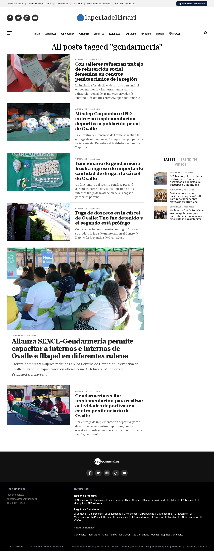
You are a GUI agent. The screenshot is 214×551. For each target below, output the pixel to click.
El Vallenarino (187, 500)
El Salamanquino (189, 517)
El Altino (173, 500)
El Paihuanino (147, 513)
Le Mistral (77, 3)
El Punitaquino (121, 517)
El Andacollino (164, 513)
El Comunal (80, 513)
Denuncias (190, 546)
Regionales (114, 33)
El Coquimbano (113, 513)
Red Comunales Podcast (99, 3)
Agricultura (67, 33)
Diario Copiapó (133, 500)
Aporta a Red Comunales (192, 3)
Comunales (50, 33)
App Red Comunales (125, 3)
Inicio (37, 33)
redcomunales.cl (16, 494)
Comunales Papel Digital (39, 3)
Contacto (202, 546)
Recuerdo (146, 33)
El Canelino (157, 517)
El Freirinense (95, 503)
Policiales (84, 33)
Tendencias (130, 33)
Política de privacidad (107, 546)
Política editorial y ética (83, 546)
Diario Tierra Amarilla (154, 500)
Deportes (99, 33)
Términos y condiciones (132, 546)
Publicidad (177, 546)
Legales (176, 33)
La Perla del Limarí (101, 517)
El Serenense (96, 513)
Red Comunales (15, 3)
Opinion (160, 33)
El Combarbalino (140, 517)
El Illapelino (171, 517)
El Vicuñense (130, 513)
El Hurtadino (181, 513)
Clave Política (62, 3)
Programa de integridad (157, 546)
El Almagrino (81, 500)
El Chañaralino (97, 500)
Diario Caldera (115, 500)
